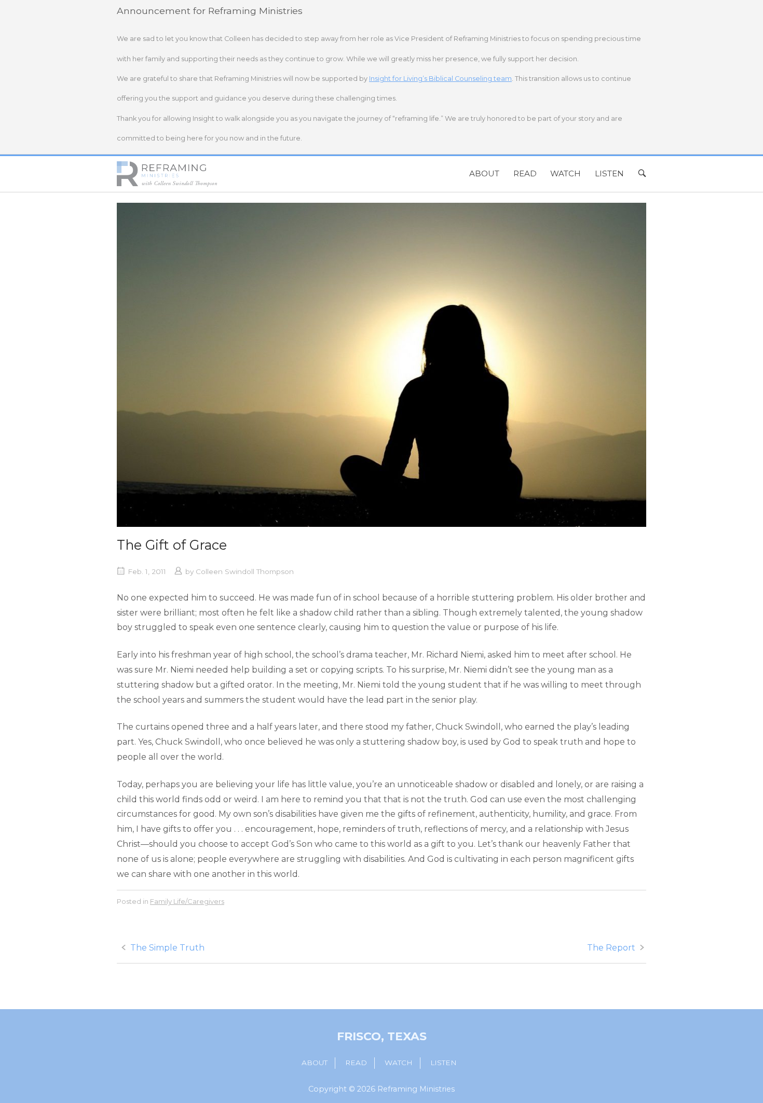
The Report (611, 948)
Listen (609, 173)
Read (525, 173)
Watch (565, 173)
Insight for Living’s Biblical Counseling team (440, 78)
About (484, 173)
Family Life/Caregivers (187, 901)
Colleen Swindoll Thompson (245, 571)
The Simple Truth (167, 948)
